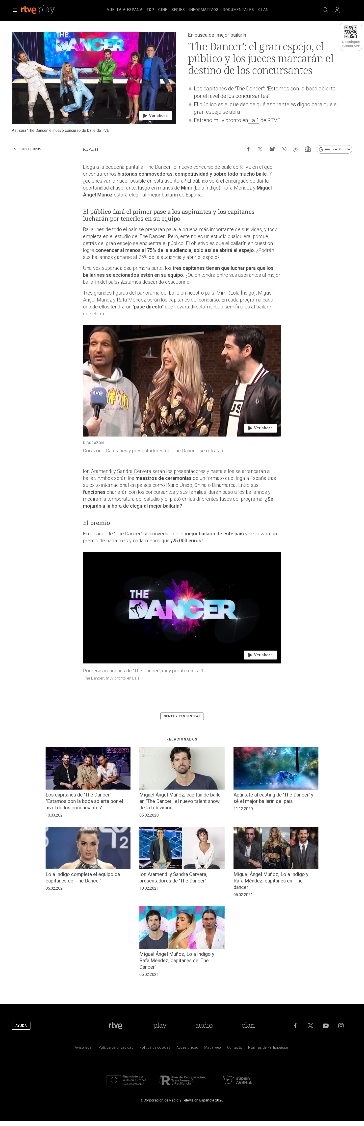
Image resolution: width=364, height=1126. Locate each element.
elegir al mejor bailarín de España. (166, 195)
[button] (15, 10)
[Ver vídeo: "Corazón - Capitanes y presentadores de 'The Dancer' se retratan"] (182, 391)
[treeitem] (125, 10)
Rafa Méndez (238, 188)
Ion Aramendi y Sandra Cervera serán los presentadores (144, 471)
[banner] (44, 10)
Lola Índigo (207, 188)
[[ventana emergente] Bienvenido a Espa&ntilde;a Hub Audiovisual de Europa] (237, 1086)
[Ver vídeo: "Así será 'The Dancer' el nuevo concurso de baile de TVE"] (94, 82)
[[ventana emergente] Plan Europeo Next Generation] (126, 1086)
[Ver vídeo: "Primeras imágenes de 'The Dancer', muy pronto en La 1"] (182, 618)
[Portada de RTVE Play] (38, 10)
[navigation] (188, 9)
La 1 (253, 120)
